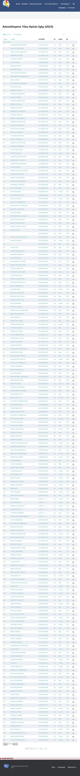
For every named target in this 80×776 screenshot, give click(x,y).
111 (4, 429)
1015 (67, 122)
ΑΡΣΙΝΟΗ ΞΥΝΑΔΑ (15, 153)
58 (4, 244)
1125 (67, 118)
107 (4, 415)
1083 (67, 387)
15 (4, 94)
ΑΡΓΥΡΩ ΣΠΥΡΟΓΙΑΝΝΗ (17, 418)
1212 (67, 551)
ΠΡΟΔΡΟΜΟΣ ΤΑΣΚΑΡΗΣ (17, 184)
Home (53, 767)
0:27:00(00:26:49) (43, 314)
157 (4, 589)
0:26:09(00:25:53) (43, 275)
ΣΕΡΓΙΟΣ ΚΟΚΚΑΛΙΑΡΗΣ (17, 335)
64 (4, 265)
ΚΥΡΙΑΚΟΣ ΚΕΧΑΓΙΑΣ (16, 432)
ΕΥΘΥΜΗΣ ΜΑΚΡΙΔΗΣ (16, 719)
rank (6, 39)
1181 (67, 663)
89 (4, 352)
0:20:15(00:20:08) (43, 90)
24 (4, 125)
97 (4, 380)
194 (4, 719)
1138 (67, 335)
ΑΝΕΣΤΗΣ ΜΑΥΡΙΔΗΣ (16, 680)
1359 (67, 600)
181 (4, 673)
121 (4, 464)
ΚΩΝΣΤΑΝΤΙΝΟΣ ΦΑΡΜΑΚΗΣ (18, 163)
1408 (67, 383)
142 (4, 537)
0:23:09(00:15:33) (43, 174)
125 (4, 478)
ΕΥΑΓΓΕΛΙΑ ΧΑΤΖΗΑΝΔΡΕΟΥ (18, 677)
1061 (67, 638)
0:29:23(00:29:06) (43, 429)
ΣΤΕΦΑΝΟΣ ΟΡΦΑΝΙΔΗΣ (17, 146)
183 (4, 680)
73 (4, 296)
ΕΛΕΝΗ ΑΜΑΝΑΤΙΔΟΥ (16, 474)
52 (4, 223)
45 (4, 198)
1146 (67, 548)
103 (4, 401)
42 (4, 188)
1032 (67, 355)
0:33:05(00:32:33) (43, 624)
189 (4, 701)
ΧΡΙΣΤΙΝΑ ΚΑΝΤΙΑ (15, 575)
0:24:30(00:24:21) (43, 219)
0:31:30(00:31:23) (43, 537)
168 (4, 628)
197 (4, 729)
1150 (67, 69)
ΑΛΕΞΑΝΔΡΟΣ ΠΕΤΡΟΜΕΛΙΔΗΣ (19, 645)
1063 (67, 279)
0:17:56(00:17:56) (43, 55)
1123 (67, 670)
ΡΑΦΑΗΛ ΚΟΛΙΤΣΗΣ (15, 569)
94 (4, 369)
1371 (67, 656)
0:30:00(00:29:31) (43, 446)
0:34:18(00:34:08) (43, 687)
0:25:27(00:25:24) (43, 240)
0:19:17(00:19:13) (43, 80)
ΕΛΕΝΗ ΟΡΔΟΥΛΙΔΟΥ (16, 345)
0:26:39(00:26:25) (43, 293)
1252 (67, 149)
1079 (67, 251)
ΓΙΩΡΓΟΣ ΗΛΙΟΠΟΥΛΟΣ (16, 132)
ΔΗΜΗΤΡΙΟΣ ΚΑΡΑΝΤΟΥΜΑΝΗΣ (19, 516)
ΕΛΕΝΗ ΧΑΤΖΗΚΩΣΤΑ (16, 659)
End (46, 748)
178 (4, 663)
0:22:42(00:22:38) (43, 153)
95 (4, 373)
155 (4, 582)
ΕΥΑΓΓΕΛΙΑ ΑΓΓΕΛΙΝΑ (16, 589)
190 (4, 705)
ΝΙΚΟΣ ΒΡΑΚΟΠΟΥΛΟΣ (16, 404)
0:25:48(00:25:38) (43, 254)
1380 (67, 156)
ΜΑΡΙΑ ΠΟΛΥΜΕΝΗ (15, 603)
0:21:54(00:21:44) (43, 125)
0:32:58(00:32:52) (43, 614)
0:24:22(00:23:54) (43, 216)
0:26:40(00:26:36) (43, 296)
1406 (67, 314)
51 (4, 219)
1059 (67, 523)
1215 (67, 436)
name (13, 39)
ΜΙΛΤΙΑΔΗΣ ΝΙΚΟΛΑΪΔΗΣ (17, 537)
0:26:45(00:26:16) (43, 300)
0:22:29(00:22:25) (43, 142)
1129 (67, 272)
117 (4, 450)
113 (4, 436)
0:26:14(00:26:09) (43, 279)
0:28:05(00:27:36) (43, 349)
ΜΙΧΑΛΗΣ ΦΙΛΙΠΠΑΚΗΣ (16, 369)
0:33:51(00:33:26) (43, 673)
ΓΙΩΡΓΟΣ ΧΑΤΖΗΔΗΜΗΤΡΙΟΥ (18, 237)
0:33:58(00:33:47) (43, 680)
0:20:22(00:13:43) (43, 97)
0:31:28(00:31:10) (43, 534)
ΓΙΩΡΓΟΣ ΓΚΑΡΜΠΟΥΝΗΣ (17, 279)
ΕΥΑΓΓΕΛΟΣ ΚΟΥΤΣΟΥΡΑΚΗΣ (18, 73)
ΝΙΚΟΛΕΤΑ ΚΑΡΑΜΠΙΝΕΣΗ (17, 118)
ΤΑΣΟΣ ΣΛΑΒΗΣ (14, 694)
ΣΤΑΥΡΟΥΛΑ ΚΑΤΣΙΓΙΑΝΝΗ (17, 272)
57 (4, 240)
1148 (67, 527)
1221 (67, 282)
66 (4, 272)
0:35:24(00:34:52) (43, 740)
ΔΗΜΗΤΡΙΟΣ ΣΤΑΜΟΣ (16, 425)
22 (4, 118)
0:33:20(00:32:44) (43, 645)
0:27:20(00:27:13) (43, 321)
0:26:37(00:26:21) (43, 289)
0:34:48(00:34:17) (43, 705)
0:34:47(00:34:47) (43, 701)
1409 (67, 607)
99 (4, 387)
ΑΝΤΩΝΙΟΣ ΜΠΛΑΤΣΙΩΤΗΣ (18, 282)
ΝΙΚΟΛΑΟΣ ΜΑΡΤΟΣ (15, 66)
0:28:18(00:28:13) (43, 366)
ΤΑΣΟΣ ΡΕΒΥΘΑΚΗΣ (16, 607)
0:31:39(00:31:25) (43, 544)
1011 (67, 684)
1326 (67, 317)
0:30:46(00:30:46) (43, 467)
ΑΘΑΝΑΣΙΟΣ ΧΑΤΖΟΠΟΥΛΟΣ (18, 111)
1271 (67, 87)
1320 (67, 628)
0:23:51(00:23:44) (43, 181)
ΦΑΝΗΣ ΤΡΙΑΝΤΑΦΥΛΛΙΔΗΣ (18, 265)
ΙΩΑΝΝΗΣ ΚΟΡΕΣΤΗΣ (16, 108)
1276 (67, 415)
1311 (67, 418)
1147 (67, 715)
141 (4, 534)
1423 (67, 593)
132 (4, 502)
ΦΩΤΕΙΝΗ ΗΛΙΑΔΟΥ (15, 198)
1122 (67, 460)
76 (4, 307)
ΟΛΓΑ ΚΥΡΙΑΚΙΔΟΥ (15, 492)
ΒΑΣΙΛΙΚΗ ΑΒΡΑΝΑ (15, 303)
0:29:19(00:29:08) (43, 422)
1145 (67, 108)
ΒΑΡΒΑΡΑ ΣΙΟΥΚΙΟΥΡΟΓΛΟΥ (18, 534)
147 (4, 555)
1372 (67, 135)
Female (61, 87)
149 (4, 562)
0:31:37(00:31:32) (43, 541)
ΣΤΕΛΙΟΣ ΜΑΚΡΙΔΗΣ (16, 408)
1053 (67, 286)
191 (4, 708)
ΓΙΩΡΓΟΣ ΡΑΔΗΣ (15, 80)
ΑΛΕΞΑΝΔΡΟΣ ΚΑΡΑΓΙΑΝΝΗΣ (18, 45)
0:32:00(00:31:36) (43, 551)
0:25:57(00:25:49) (43, 265)
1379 (67, 328)
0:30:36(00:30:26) (43, 464)
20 (4, 111)
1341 (67, 443)
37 (4, 170)
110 (4, 425)
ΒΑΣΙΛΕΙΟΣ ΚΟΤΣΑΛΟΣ (16, 527)
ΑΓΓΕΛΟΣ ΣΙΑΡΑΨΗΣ (16, 188)
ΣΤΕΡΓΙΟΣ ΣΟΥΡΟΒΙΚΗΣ (17, 513)
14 (4, 90)
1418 (67, 83)
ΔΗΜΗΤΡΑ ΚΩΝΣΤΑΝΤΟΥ (17, 506)
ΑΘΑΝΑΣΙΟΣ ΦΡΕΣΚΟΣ (16, 55)
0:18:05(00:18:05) (43, 59)
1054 (67, 621)
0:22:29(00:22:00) (43, 139)
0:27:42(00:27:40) (43, 331)
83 (4, 331)
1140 (67, 467)
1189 (67, 240)
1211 (67, 216)
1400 (67, 565)
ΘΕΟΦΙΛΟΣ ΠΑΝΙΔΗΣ (16, 642)
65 (4, 268)
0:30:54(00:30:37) (43, 481)
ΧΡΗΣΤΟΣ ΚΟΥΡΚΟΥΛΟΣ (17, 125)
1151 (67, 610)
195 (4, 722)
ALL (55, 45)
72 (4, 293)
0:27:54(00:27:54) (43, 345)
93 (4, 366)
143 (4, 541)
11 (4, 80)
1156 (67, 296)
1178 (67, 261)
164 (4, 614)
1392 (67, 111)
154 (4, 579)
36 (4, 167)
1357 (67, 177)
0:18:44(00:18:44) (43, 69)
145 (4, 548)
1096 (67, 586)
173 (4, 645)
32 (4, 153)
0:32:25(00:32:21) (43, 579)
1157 (67, 352)
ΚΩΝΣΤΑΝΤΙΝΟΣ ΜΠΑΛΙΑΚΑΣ (18, 216)
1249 (67, 345)
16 (4, 97)
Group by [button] (8, 34)
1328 (67, 139)
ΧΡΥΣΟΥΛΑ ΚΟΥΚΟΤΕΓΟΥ (17, 324)
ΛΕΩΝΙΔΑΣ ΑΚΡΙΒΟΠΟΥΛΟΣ (18, 122)
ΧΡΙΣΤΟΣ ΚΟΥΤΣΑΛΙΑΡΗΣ (17, 219)
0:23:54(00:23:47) (43, 188)
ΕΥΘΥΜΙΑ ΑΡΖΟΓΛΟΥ (16, 555)
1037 (67, 212)
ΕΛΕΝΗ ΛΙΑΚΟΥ (14, 649)
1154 (67, 422)
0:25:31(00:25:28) (43, 247)
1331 (67, 184)
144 (4, 544)
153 (4, 575)
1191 (67, 66)
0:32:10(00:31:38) (43, 558)
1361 (67, 624)
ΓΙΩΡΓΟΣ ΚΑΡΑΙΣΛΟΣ (16, 464)
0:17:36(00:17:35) (43, 52)
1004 (67, 359)
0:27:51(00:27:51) (43, 342)
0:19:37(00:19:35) (43, 87)
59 (4, 247)
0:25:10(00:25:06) (43, 230)
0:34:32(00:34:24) (43, 694)
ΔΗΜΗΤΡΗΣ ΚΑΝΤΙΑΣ (16, 342)
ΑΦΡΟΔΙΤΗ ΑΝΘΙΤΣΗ (16, 708)
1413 (67, 530)
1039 (67, 429)
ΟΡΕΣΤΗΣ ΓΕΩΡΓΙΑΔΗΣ (17, 48)
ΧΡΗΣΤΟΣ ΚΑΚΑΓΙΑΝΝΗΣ (17, 579)
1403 (67, 310)
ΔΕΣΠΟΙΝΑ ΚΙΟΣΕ (15, 289)
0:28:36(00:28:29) (43, 383)
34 (4, 160)
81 (4, 324)
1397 (67, 635)
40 (4, 181)
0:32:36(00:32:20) (43, 589)
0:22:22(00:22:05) (43, 135)
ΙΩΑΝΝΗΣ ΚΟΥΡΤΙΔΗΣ (16, 352)
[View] (73, 45)
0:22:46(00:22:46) (43, 156)
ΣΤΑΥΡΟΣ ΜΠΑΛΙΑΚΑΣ (16, 551)
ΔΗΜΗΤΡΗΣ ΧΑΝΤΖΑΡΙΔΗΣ (18, 156)
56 (4, 237)
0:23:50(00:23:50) (43, 177)
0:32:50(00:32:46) (43, 596)
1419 (67, 495)
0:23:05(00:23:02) (43, 167)
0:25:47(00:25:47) (43, 251)
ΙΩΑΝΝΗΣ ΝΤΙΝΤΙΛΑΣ (16, 691)
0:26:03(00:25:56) (43, 272)
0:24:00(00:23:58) (43, 195)
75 (4, 303)
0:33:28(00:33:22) (43, 656)
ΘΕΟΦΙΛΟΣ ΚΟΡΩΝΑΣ (16, 715)
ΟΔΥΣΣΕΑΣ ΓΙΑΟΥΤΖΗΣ (16, 558)
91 (4, 359)
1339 (67, 478)
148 (4, 558)
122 (4, 467)
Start (27, 748)
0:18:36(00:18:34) (43, 66)
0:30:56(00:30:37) (43, 495)
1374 (67, 369)
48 (4, 209)
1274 (67, 705)
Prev (31, 748)
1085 (67, 338)
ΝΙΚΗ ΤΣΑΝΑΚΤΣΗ (15, 729)
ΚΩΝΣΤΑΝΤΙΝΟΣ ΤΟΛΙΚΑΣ (17, 572)
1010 (67, 307)
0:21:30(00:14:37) (43, 115)
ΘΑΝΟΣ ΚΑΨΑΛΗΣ (15, 631)
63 (4, 261)
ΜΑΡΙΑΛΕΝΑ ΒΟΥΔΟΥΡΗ (17, 429)
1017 (67, 474)
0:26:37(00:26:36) (43, 286)
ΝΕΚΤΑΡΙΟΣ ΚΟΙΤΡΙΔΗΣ (17, 195)
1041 (67, 191)
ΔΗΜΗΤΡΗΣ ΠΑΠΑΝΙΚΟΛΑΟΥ (18, 52)
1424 (67, 244)
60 (4, 251)
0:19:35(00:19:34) (43, 83)
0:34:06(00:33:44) (43, 684)
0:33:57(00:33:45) (43, 677)
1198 (67, 481)
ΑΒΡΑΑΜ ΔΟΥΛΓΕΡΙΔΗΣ (17, 338)
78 (4, 314)
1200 (67, 174)
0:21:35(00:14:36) (43, 118)
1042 (67, 404)
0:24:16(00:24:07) (43, 202)
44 (4, 195)
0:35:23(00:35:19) (43, 736)
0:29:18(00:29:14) (43, 418)
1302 (67, 666)
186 (4, 691)
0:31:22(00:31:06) (43, 523)
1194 (67, 680)
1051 (67, 202)
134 (4, 509)
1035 (67, 170)
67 (4, 275)
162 (4, 607)
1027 (67, 555)
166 (4, 621)
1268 (67, 453)
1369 (67, 488)
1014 (67, 181)
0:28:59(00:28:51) (43, 401)
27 (4, 135)
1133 (67, 432)
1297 (67, 188)
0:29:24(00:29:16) (43, 432)
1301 (67, 534)
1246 (67, 153)
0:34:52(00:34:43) (43, 708)
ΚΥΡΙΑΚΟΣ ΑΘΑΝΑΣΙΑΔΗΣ (17, 684)
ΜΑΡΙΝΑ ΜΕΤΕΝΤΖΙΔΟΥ (17, 481)
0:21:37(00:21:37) (43, 122)
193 (4, 715)
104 (4, 404)
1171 (67, 485)
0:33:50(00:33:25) (43, 670)
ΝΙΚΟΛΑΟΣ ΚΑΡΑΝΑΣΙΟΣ (17, 314)
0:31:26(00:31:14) (43, 530)
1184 (67, 446)
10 (4, 76)
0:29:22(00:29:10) (43, 425)
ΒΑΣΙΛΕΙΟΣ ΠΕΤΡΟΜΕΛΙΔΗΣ (18, 415)
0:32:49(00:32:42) (43, 593)
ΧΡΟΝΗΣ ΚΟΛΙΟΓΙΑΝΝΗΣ (17, 467)
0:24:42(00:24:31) (43, 223)
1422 (67, 55)
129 (4, 492)
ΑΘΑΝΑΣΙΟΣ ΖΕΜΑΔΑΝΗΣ (17, 94)
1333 (67, 397)
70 (4, 286)
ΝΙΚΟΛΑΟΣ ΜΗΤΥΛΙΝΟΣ (16, 380)
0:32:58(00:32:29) (43, 617)
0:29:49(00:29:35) (43, 443)
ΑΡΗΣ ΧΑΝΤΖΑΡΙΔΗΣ (16, 328)
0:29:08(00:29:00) (43, 404)
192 (4, 712)
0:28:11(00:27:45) (43, 352)
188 (4, 698)
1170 (67, 506)
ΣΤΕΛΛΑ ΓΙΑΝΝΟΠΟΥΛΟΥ (17, 621)
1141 (67, 569)
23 (4, 122)
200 (4, 740)
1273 (67, 614)
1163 (67, 73)
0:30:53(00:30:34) (43, 471)
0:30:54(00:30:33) (43, 478)
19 (4, 108)
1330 (67, 59)
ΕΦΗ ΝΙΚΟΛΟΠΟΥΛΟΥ (16, 471)
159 (4, 596)
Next (41, 748)
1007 (67, 303)
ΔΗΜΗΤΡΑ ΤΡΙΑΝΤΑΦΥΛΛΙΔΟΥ (19, 443)
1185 (67, 258)
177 (4, 659)
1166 (67, 492)
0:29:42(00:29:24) (43, 439)
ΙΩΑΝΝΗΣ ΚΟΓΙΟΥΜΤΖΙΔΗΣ (18, 226)
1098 (67, 698)
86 (4, 342)
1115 (67, 342)
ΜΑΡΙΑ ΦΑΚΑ (14, 488)
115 (4, 443)
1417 (67, 464)
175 (4, 652)
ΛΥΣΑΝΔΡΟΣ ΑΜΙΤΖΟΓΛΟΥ (17, 733)
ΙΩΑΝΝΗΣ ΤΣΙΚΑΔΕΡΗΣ (17, 600)
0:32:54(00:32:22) (43, 603)
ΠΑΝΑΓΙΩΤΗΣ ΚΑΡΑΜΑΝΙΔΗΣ (18, 670)
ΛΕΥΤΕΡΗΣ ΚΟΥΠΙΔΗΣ (16, 422)
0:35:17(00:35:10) (43, 719)
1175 (67, 247)
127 (4, 485)
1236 (67, 537)
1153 (67, 687)
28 (4, 139)
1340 (67, 265)
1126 (67, 516)
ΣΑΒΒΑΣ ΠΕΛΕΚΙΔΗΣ (16, 705)
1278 (67, 645)
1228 (67, 652)
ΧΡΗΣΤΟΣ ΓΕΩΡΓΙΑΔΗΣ (17, 293)
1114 (67, 575)
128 (4, 488)
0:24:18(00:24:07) (43, 205)
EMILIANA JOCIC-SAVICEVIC (18, 359)
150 (4, 565)
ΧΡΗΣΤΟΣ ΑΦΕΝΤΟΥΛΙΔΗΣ (17, 355)
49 (4, 212)
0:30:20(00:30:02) (43, 460)
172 (4, 642)
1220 (67, 300)
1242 (67, 691)
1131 (67, 631)
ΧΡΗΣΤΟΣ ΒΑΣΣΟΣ (15, 212)
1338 (67, 376)
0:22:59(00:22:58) (43, 163)
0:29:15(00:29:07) (43, 411)
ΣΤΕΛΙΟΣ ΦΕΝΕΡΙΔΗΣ (16, 656)
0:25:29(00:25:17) (43, 244)
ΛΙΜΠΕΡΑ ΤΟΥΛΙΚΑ (15, 383)
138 (4, 523)
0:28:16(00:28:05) (43, 362)
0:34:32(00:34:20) (43, 698)
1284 (67, 603)
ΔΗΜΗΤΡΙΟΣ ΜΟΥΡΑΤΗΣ (17, 596)
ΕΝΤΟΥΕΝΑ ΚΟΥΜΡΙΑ (16, 687)
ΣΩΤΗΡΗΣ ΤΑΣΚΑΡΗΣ (16, 59)
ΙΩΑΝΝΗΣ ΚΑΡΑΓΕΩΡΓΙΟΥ (17, 411)
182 (4, 677)
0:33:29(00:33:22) (43, 659)
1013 (67, 101)
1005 (67, 62)
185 (4, 687)
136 (4, 516)
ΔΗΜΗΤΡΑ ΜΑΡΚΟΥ (16, 240)
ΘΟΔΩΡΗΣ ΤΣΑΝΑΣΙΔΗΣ (17, 209)
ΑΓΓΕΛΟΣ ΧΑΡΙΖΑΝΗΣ (16, 520)
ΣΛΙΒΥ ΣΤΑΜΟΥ (14, 499)
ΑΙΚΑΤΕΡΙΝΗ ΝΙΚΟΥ (15, 502)
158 (4, 593)
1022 (67, 708)
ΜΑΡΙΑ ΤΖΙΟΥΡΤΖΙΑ (15, 397)
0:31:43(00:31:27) (43, 548)
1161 (67, 219)
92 (4, 362)
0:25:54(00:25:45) (43, 261)
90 (4, 355)
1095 (67, 132)
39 (4, 177)
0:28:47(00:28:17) (43, 387)
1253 (67, 582)
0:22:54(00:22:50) (43, 160)
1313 (67, 499)
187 (4, 694)
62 (4, 258)
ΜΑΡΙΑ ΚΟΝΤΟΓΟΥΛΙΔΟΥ (17, 736)
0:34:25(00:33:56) (43, 691)
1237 (67, 275)
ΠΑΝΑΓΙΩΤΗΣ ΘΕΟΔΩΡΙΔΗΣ (18, 698)
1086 (67, 349)
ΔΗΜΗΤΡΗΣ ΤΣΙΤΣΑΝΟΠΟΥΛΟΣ (19, 310)
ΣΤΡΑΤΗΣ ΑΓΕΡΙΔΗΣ (16, 307)
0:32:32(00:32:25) (43, 586)
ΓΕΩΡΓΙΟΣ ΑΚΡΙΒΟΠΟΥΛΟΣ (17, 101)
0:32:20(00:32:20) (43, 572)
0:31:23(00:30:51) (43, 527)
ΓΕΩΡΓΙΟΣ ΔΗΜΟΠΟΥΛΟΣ (17, 387)
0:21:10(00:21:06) (43, 104)
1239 (67, 471)
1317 (67, 401)
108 (4, 418)
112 (4, 432)
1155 (67, 125)
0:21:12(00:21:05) (43, 108)
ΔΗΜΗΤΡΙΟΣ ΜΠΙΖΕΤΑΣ (17, 300)
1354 (67, 230)
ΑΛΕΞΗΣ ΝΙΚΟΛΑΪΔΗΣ (16, 275)
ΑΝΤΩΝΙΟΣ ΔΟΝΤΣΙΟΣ (16, 115)
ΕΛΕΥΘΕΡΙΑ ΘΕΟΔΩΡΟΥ (17, 593)
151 (4, 569)
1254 (67, 642)
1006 (67, 104)
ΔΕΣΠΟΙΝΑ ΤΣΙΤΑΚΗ (16, 624)
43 (4, 191)
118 (4, 453)
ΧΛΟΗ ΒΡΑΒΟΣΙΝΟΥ (15, 191)
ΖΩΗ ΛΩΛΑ (13, 663)
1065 (67, 90)
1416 (67, 331)
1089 (67, 321)
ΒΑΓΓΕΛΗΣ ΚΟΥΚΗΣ (16, 610)
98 (4, 383)
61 (4, 254)
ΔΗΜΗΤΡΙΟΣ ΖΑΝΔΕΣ (16, 321)
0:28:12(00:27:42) (43, 355)
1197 (67, 373)
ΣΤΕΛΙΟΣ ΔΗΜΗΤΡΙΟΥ (16, 268)
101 (4, 394)
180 (4, 670)
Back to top (71, 767)
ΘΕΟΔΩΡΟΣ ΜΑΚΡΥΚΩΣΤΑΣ (18, 446)
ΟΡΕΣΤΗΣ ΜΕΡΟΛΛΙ (16, 373)
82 (4, 328)
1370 (67, 163)
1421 (67, 115)
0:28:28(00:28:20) (43, 373)
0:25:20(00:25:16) (43, 237)
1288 (67, 80)
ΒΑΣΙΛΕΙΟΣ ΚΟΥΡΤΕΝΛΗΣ (17, 296)
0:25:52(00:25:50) (43, 258)
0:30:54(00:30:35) (43, 474)
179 (4, 666)
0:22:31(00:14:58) (43, 146)
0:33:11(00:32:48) (43, 631)
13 (4, 87)
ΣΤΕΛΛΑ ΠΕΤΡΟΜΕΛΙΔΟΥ (17, 740)
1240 (67, 502)
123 (4, 471)
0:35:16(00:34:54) (43, 715)
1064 (67, 390)
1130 (67, 457)
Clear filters (18, 34)
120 (4, 460)
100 (4, 390)
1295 (67, 701)
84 (4, 335)
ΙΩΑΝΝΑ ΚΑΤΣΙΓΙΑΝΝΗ (16, 457)
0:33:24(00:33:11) (43, 652)
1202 (67, 596)
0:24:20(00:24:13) (43, 209)
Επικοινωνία (61, 767)
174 (4, 649)
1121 (67, 45)
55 (4, 233)
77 (4, 310)
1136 (67, 226)
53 (4, 226)
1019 (67, 733)
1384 (67, 520)
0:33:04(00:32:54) (43, 621)
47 (4, 205)
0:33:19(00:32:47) (43, 642)
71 (4, 289)
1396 (67, 223)
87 (4, 345)
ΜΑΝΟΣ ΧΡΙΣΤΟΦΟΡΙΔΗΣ (17, 223)
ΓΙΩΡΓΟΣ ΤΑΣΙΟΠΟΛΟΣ (16, 139)
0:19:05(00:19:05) (43, 76)
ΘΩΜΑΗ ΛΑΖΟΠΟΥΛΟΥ (16, 485)
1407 (67, 205)
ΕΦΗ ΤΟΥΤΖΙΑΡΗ (15, 478)
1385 (67, 677)
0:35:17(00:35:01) (43, 729)
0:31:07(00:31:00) (43, 520)
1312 (67, 425)
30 (4, 146)
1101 (67, 76)
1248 (67, 366)
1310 (67, 513)
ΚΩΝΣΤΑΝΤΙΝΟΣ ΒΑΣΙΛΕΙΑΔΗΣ (19, 170)
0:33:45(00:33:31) (43, 663)
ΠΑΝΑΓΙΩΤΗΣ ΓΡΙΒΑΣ (16, 331)
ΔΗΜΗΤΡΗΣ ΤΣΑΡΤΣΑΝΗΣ (18, 142)
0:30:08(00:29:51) (43, 457)
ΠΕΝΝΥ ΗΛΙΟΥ (14, 586)
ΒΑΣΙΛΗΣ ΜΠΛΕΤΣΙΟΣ (16, 394)
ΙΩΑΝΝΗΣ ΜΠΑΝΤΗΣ (16, 436)
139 (4, 527)
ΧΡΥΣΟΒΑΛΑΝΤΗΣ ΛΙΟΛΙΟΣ (17, 261)
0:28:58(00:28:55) (43, 397)
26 (4, 132)
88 (4, 349)
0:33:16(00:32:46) (43, 635)
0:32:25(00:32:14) (43, 582)
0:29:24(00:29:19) (43, 436)
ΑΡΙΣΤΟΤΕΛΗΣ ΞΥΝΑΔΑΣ (17, 129)
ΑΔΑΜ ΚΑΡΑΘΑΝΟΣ (15, 460)
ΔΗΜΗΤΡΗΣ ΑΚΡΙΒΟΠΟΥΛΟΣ (18, 181)
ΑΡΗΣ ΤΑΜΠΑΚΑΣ (15, 317)
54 (4, 230)
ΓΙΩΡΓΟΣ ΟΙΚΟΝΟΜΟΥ (16, 366)
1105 (67, 254)
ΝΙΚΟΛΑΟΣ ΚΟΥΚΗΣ (15, 69)
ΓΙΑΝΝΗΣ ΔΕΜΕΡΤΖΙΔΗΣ (17, 251)
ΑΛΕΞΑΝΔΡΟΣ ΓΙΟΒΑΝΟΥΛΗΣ (18, 523)
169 (4, 631)
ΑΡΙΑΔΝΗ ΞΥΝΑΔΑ (15, 97)
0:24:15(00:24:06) (43, 198)
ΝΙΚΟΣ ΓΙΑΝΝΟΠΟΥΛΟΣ (16, 286)
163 (4, 610)
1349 (67, 729)
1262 (67, 450)
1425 (67, 233)
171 (4, 638)
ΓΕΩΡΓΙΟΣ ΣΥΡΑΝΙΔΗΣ (16, 628)
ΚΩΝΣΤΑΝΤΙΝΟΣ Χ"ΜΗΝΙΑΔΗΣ (19, 205)
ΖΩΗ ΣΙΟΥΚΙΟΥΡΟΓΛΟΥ (16, 666)
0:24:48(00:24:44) (43, 226)
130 (4, 495)
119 (4, 457)
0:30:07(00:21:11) (43, 453)
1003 (67, 712)
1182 (67, 408)
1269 (67, 673)
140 (4, 530)
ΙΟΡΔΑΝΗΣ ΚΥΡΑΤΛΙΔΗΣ (17, 722)
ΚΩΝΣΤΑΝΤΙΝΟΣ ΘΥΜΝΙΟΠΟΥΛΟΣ (19, 76)
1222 (67, 394)
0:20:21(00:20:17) (43, 94)
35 (4, 163)
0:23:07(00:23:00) (43, 170)
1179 (67, 544)
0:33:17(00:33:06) (43, 638)
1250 (67, 146)
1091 (67, 94)
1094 (67, 198)
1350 (67, 209)
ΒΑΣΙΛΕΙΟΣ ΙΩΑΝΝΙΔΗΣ (16, 254)
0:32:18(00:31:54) (43, 565)
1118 (67, 726)
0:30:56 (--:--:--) (43, 499)
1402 (67, 324)
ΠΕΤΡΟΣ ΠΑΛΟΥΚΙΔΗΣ (16, 149)
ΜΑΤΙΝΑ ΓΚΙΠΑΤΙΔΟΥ (16, 635)
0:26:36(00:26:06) (43, 282)
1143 (67, 736)
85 (4, 338)
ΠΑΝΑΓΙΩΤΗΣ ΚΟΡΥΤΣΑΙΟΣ (18, 548)
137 (4, 520)
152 (4, 572)
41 (4, 184)
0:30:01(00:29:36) (43, 450)
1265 (67, 52)
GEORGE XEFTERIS (15, 104)
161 (4, 603)
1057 (67, 558)
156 (4, 586)
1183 (67, 719)
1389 (67, 617)
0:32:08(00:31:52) (43, 555)
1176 (67, 649)
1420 (67, 562)
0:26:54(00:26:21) (43, 307)
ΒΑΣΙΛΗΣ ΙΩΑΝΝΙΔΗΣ (16, 541)
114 (4, 439)
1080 (67, 268)
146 (4, 551)
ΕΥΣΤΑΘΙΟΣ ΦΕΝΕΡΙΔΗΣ (17, 135)
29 (4, 142)
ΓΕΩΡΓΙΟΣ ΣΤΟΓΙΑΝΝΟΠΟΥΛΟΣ (19, 401)
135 (4, 513)
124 (4, 474)
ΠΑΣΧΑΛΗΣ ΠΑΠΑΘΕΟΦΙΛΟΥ (18, 450)
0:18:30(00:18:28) (43, 62)
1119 (67, 411)
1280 (67, 740)
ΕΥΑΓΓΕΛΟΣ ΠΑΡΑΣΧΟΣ (17, 673)
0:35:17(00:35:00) (43, 722)
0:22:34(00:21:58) (43, 149)
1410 (67, 195)
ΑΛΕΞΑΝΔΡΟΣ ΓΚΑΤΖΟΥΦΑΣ (18, 390)
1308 (67, 694)
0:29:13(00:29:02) (43, 408)
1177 (67, 439)
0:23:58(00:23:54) (43, 191)
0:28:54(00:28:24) (43, 390)
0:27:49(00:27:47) (43, 338)
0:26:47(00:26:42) (43, 303)
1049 (67, 48)
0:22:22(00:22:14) (43, 132)
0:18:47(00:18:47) (43, 73)
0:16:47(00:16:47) (43, 48)
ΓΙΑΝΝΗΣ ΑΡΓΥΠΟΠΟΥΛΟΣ (17, 565)
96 (4, 376)
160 (4, 600)
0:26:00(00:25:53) (43, 268)
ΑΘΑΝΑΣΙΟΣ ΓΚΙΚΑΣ (15, 90)
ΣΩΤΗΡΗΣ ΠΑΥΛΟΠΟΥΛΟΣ (17, 614)
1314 (67, 160)
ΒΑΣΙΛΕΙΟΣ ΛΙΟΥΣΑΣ (16, 544)
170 (4, 635)
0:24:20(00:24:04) (43, 212)
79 (4, 317)
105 (4, 408)
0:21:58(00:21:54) (43, 129)
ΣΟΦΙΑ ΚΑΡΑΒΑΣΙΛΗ (16, 726)
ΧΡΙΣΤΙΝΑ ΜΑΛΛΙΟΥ (15, 258)
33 (4, 156)
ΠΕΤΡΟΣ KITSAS (15, 62)
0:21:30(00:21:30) (43, 111)
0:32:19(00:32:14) (43, 569)
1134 (67, 289)
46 (4, 202)
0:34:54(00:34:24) (43, 712)
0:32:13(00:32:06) (43, 562)
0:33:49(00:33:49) (43, 666)
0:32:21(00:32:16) (43, 575)
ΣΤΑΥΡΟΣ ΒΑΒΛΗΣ (15, 167)
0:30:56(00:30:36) (43, 485)
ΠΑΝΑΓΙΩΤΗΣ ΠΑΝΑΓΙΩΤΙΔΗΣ (18, 582)
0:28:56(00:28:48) (43, 394)
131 (4, 499)
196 (4, 726)
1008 (67, 589)
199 (4, 736)
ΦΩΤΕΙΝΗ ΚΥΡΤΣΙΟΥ (16, 509)
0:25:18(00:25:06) (43, 233)
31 (4, 149)
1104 (67, 541)
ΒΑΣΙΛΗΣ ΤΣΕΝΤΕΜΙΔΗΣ (17, 177)
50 (4, 216)
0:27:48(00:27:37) (43, 335)
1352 (67, 142)
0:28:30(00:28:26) (43, 376)
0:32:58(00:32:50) (43, 610)
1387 (67, 237)
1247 (67, 129)
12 (4, 83)
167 (4, 624)
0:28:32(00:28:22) (43, 380)
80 (4, 321)
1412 (67, 293)
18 (4, 104)
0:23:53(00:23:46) (43, 184)
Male (60, 45)
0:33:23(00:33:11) (43, 649)
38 (4, 174)
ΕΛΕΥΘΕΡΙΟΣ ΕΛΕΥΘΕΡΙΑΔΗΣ (18, 349)
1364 (67, 362)
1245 (67, 97)
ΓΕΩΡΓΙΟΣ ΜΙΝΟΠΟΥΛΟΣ (17, 174)
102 (4, 397)
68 (4, 279)
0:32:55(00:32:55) (43, 607)
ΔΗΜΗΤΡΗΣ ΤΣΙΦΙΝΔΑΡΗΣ (18, 362)
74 (4, 300)
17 (4, 101)
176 (4, 656)
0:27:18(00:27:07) (43, 317)
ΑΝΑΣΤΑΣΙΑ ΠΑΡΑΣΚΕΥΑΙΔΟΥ (18, 453)
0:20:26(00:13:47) (43, 101)
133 (4, 506)
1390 (67, 659)
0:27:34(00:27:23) (43, 324)
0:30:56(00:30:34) (43, 488)
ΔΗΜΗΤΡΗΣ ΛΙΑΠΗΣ (16, 439)
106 (4, 411)
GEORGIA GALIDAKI (15, 712)
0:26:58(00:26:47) (43, 310)
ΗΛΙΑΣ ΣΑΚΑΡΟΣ (15, 562)
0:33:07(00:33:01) (43, 628)
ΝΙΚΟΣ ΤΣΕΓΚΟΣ (15, 230)
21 (4, 115)
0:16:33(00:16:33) (43, 45)
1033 (67, 167)
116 (4, 446)
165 (4, 617)
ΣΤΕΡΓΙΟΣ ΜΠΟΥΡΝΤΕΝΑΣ (18, 652)
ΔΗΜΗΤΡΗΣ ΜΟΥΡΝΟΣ (17, 495)
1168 (67, 509)
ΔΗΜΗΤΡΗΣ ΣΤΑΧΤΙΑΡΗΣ (17, 160)
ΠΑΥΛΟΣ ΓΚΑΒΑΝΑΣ (15, 638)
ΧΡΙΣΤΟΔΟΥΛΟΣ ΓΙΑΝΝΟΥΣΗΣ (18, 83)
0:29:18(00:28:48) (43, 415)
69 (4, 282)
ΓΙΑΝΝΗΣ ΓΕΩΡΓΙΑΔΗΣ (16, 530)
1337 (67, 572)
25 (4, 129)
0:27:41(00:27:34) (43, 328)
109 (4, 422)
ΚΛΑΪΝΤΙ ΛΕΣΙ (14, 247)
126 (4, 481)
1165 (67, 722)
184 (4, 684)
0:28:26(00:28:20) (43, 369)
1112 (67, 579)
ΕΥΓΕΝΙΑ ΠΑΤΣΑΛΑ (15, 87)
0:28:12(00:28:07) (43, 359)
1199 (67, 380)
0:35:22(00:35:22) (43, 733)
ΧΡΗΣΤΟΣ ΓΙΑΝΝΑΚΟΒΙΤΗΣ (18, 202)
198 (4, 733)
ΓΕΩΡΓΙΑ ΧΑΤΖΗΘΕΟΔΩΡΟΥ (18, 617)
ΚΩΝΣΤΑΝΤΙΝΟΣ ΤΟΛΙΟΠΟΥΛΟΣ (19, 376)
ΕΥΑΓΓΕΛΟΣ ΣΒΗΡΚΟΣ (16, 701)
